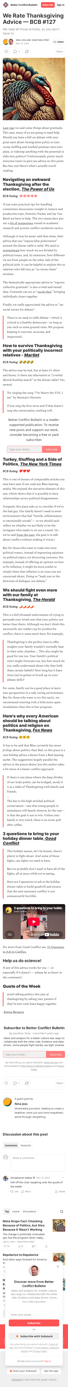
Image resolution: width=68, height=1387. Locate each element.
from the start (26, 535)
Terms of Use (51, 1062)
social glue (44, 292)
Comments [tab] (11, 1145)
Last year (8, 128)
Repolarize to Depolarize (20, 1255)
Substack (17, 1379)
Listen (60, 41)
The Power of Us (37, 189)
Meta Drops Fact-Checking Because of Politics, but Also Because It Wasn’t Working (23, 1225)
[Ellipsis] (63, 1177)
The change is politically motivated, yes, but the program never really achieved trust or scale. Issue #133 (24, 1235)
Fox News (42, 730)
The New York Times (41, 464)
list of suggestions (21, 223)
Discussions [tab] (29, 1211)
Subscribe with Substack (36, 1336)
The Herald (44, 599)
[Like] (6, 51)
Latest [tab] (16, 1211)
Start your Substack (25, 1371)
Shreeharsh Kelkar (21, 1177)
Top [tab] (7, 1211)
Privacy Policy (40, 1351)
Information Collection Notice (36, 1065)
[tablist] (18, 1145)
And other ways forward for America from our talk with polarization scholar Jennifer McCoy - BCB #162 (25, 1261)
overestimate (11, 250)
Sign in (61, 4)
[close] (58, 1266)
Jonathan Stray (41, 40)
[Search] (61, 1211)
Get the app (51, 1371)
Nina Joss (21, 40)
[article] (34, 1233)
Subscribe (47, 4)
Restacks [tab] (26, 1145)
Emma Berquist (14, 1012)
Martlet (31, 355)
